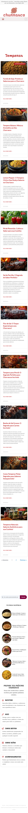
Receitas (9, 700)
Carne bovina (11, 728)
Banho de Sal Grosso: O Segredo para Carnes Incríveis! (12, 425)
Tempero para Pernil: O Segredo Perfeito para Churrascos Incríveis (12, 374)
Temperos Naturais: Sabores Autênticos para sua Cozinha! (12, 526)
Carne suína (10, 743)
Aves (7, 714)
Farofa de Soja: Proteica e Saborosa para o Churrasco (13, 80)
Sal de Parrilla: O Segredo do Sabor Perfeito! (13, 276)
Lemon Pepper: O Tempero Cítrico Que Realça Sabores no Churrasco (13, 180)
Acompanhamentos (13, 757)
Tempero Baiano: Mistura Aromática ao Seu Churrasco (13, 127)
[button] (3, 19)
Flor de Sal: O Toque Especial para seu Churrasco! (11, 325)
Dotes (14, 809)
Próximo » (23, 560)
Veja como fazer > (7, 98)
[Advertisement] (14, 36)
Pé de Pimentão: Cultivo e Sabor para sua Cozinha (13, 229)
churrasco (14, 15)
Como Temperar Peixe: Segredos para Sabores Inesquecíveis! (12, 476)
